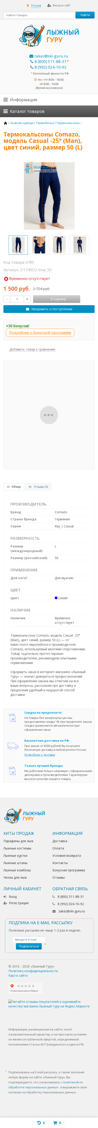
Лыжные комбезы (17, 870)
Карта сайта (18, 975)
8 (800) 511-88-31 (51, 61)
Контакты (60, 863)
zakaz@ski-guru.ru (50, 56)
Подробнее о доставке (39, 755)
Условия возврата (66, 855)
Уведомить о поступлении (51, 309)
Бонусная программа (68, 870)
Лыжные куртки (15, 855)
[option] (18, 245)
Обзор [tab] (16, 487)
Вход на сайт (61, 5)
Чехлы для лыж (15, 877)
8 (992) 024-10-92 (51, 67)
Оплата (58, 848)
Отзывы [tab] (41, 487)
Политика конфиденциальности (33, 971)
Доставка (59, 841)
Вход (13, 896)
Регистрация (18, 903)
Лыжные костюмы (17, 848)
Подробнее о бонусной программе (40, 332)
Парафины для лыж (18, 841)
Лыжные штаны (15, 863)
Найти (85, 15)
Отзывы (58, 877)
